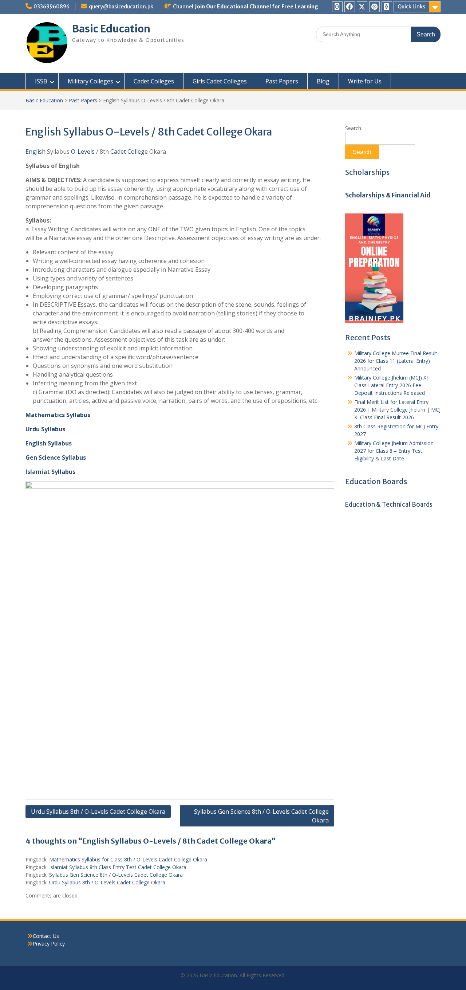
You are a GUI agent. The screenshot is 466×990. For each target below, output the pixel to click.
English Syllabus (48, 443)
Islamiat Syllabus (50, 472)
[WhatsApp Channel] (337, 6)
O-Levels (83, 152)
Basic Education (111, 28)
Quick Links (411, 6)
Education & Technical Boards (389, 504)
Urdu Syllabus (45, 429)
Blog (323, 81)
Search (353, 128)
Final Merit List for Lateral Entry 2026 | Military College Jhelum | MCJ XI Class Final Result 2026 (397, 409)
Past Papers (281, 81)
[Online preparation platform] (374, 320)
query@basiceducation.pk (121, 6)
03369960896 (51, 6)
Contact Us (46, 935)
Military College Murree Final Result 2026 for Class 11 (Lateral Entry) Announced (395, 361)
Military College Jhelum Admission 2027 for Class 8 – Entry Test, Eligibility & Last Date (394, 451)
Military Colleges (90, 81)
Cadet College (129, 152)
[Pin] (374, 6)
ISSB (41, 81)
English (35, 152)
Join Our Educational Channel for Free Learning (256, 6)
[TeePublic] (387, 6)
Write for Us (365, 81)
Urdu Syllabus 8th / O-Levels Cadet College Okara (98, 812)
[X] (362, 6)
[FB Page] (349, 6)
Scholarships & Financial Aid (387, 195)
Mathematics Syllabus (57, 415)
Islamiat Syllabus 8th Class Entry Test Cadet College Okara (117, 867)
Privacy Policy (49, 943)
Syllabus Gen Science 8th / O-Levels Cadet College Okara (261, 816)
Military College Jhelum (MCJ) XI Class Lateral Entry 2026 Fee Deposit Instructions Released (391, 385)
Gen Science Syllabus (55, 457)
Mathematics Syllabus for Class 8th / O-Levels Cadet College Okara (128, 859)
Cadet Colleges (154, 81)
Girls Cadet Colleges (220, 81)
